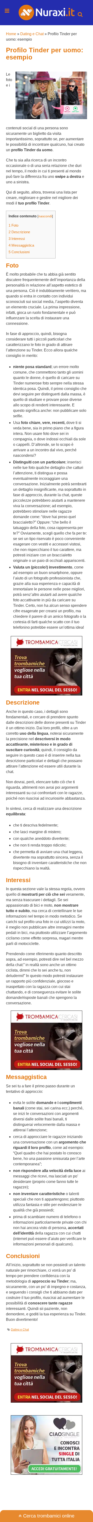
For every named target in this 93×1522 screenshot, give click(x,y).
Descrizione (19, 232)
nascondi (45, 216)
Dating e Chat (32, 34)
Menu (7, 10)
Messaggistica (21, 245)
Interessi (17, 239)
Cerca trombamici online (48, 1515)
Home (11, 34)
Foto (13, 225)
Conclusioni (19, 252)
